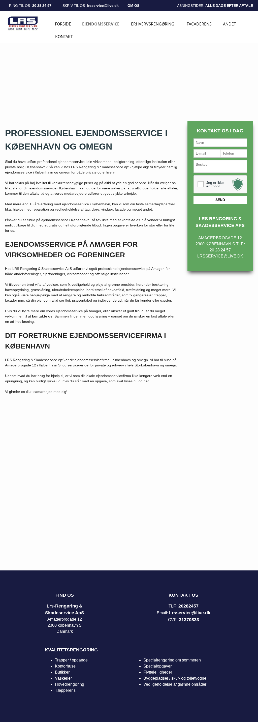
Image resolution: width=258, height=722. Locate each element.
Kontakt (64, 36)
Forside (63, 24)
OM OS (133, 6)
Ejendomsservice (100, 24)
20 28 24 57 (41, 6)
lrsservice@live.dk (103, 6)
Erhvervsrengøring (152, 24)
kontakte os (42, 316)
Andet (229, 24)
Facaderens (199, 24)
